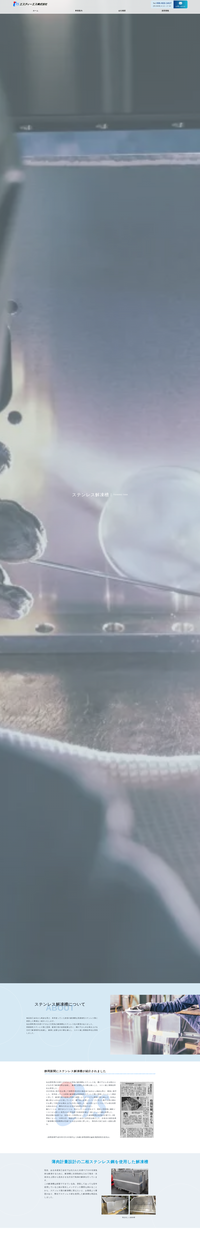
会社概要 (122, 11)
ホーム (35, 11)
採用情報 (165, 11)
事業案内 (78, 11)
